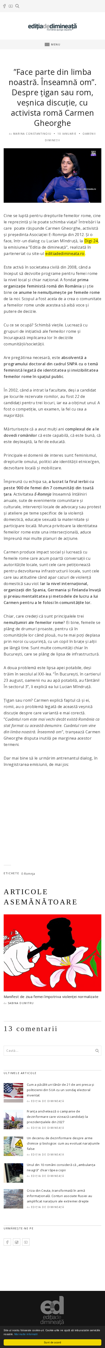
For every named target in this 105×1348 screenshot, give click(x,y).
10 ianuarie (67, 133)
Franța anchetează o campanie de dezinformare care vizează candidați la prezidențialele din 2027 (57, 1116)
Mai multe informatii (25, 1334)
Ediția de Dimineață (47, 1101)
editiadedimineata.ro (64, 253)
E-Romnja (28, 874)
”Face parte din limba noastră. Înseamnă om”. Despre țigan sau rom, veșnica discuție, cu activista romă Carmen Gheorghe (52, 97)
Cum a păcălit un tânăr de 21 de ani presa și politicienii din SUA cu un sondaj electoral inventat (60, 1089)
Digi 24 (91, 241)
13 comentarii (31, 1028)
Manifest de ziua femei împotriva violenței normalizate (51, 996)
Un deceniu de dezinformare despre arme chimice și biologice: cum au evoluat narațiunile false (63, 1143)
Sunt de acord (52, 1342)
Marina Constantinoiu (32, 133)
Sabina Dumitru (21, 1003)
